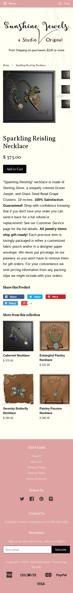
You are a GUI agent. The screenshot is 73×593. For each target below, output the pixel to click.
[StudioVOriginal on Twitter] (22, 499)
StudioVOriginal (40, 562)
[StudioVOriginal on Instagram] (51, 499)
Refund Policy (36, 473)
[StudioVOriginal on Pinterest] (41, 499)
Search (36, 456)
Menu (12, 3)
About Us (36, 461)
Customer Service (50, 223)
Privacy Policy (36, 467)
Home (6, 65)
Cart (66, 3)
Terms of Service (36, 478)
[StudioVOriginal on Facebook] (31, 499)
